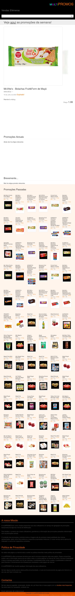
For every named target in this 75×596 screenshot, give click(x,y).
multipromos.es (55, 595)
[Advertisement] (26, 118)
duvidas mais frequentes (64, 585)
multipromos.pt (44, 595)
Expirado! (20, 94)
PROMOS (66, 3)
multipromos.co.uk (66, 595)
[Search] (72, 16)
